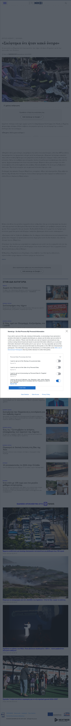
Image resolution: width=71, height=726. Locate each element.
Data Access (35, 394)
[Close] (67, 331)
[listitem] (35, 357)
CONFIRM (22, 388)
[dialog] (35, 363)
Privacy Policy (46, 394)
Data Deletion (25, 394)
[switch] (58, 361)
